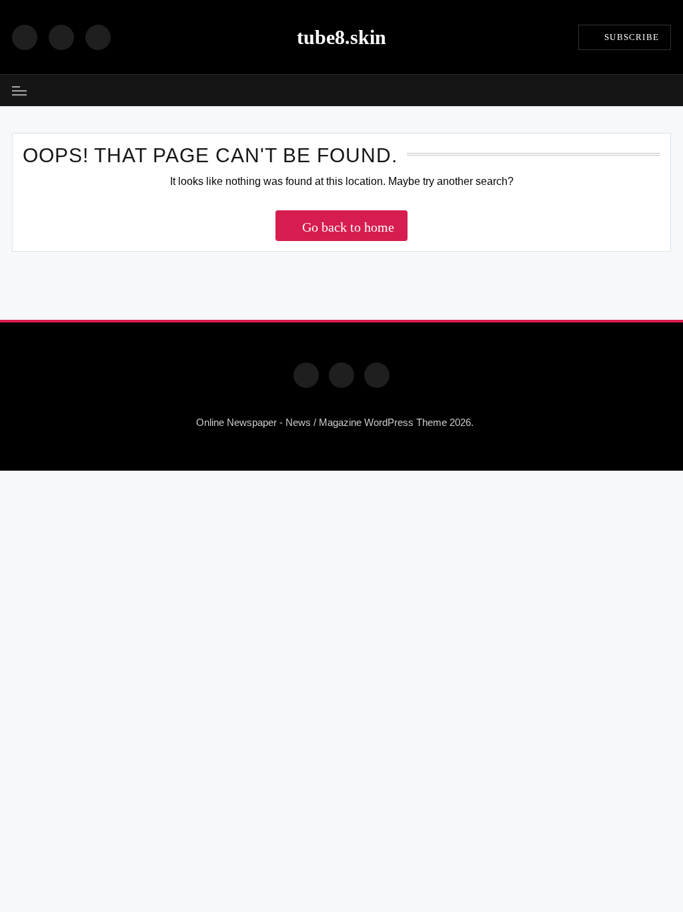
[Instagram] (61, 37)
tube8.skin (341, 37)
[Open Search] (666, 90)
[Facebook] (24, 37)
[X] (98, 37)
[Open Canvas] (19, 90)
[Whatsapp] (377, 375)
